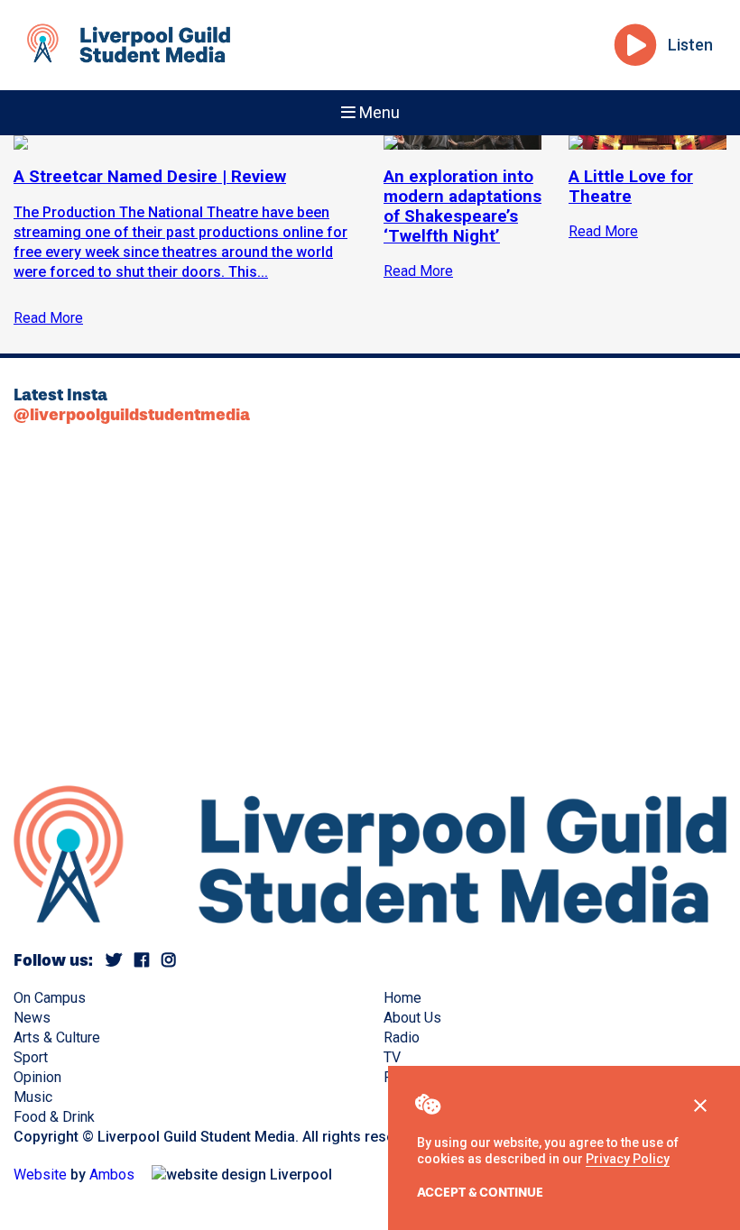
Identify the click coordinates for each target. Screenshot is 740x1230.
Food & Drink (54, 1116)
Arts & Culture (57, 1037)
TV (392, 1057)
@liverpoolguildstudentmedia (132, 415)
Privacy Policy (628, 1159)
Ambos (111, 1174)
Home (402, 997)
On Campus (50, 997)
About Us (412, 1017)
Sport (31, 1057)
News (32, 1017)
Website (40, 1174)
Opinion (37, 1077)
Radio (402, 1037)
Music (33, 1097)
